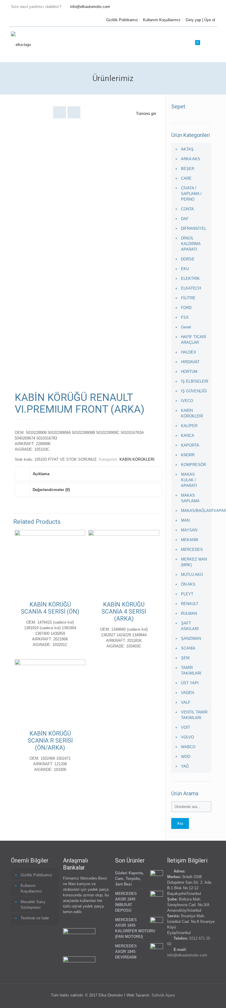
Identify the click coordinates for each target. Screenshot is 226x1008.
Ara (180, 823)
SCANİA (188, 648)
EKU (185, 269)
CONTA (187, 209)
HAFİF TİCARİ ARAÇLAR (193, 340)
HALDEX (188, 352)
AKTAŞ (187, 149)
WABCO (188, 747)
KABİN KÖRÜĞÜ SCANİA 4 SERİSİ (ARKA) (124, 611)
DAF (185, 219)
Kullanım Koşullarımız (162, 20)
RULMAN (189, 613)
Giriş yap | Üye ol (200, 20)
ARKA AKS (190, 159)
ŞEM (185, 658)
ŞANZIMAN (191, 638)
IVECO (187, 401)
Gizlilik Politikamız (122, 20)
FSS (185, 317)
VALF (185, 702)
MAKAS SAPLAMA (190, 498)
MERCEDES (192, 549)
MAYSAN (189, 530)
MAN (185, 520)
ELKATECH (191, 288)
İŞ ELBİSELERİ (194, 381)
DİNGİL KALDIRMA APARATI (190, 244)
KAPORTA (190, 445)
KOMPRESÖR (193, 464)
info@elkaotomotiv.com (90, 6)
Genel (186, 327)
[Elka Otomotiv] (21, 44)
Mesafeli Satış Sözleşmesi (33, 905)
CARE (186, 178)
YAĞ (185, 766)
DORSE (188, 259)
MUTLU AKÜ (192, 574)
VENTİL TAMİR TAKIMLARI (194, 715)
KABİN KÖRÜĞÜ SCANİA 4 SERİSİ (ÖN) (50, 608)
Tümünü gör (146, 113)
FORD (186, 307)
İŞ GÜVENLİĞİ (194, 391)
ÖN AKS (188, 584)
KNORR (188, 455)
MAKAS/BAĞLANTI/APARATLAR (194, 510)
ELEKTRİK (190, 278)
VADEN (187, 692)
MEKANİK (190, 540)
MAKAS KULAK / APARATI (189, 480)
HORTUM (189, 371)
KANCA (187, 435)
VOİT (185, 727)
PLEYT (187, 594)
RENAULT (189, 604)
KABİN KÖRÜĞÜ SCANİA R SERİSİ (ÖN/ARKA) (50, 740)
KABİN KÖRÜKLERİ (136, 459)
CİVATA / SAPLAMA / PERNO (191, 193)
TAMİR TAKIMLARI (191, 670)
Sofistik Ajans (163, 995)
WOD (185, 756)
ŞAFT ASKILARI (190, 626)
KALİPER (189, 426)
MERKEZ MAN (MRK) (194, 562)
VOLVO (187, 737)
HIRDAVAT (190, 362)
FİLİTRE (188, 298)
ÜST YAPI (190, 683)
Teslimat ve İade (35, 918)
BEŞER (187, 168)
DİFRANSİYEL (193, 228)
